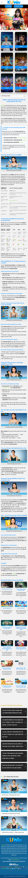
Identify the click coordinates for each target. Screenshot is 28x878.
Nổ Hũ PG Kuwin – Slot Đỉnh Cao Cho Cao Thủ (21, 668)
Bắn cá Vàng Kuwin (7, 608)
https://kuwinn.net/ (21, 137)
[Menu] (2, 2)
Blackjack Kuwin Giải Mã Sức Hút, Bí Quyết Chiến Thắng (21, 628)
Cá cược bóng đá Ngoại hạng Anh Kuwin (21, 590)
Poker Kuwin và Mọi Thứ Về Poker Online (7, 628)
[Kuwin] (14, 2)
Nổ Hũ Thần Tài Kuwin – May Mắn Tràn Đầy (7, 668)
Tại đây (24, 140)
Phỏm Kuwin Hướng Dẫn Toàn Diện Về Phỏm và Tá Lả (21, 648)
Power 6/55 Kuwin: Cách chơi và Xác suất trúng (21, 686)
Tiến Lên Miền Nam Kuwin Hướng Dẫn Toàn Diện (7, 648)
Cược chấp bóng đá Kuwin (7, 589)
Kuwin (3, 845)
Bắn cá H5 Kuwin (21, 608)
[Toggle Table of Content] (24, 96)
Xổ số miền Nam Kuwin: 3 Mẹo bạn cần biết (7, 686)
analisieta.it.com (6, 387)
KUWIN (2, 105)
